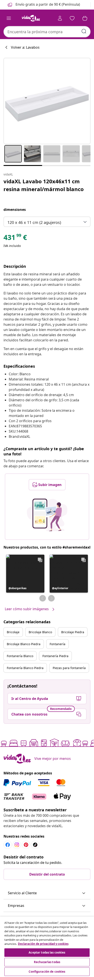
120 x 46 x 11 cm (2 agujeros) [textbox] (34, 222)
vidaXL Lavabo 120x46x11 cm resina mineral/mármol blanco (43, 185)
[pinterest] (26, 845)
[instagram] (17, 845)
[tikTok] (35, 845)
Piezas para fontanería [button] (69, 668)
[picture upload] (47, 515)
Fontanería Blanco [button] (20, 656)
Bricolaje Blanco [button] (40, 632)
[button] (43, 5)
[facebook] (7, 845)
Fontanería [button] (57, 644)
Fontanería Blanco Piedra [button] (25, 668)
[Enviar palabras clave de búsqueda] (83, 31)
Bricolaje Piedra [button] (72, 632)
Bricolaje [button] (13, 632)
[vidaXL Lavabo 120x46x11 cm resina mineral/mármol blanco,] (47, 101)
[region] (47, 946)
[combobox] (47, 31)
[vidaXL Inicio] (31, 18)
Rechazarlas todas (47, 962)
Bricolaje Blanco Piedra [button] (23, 644)
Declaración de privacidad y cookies (43, 944)
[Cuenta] (60, 18)
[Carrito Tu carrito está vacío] (85, 18)
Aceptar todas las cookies (47, 952)
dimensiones (14, 209)
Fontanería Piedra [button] (55, 656)
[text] (15, 238)
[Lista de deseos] (72, 18)
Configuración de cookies (47, 972)
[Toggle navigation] (8, 18)
